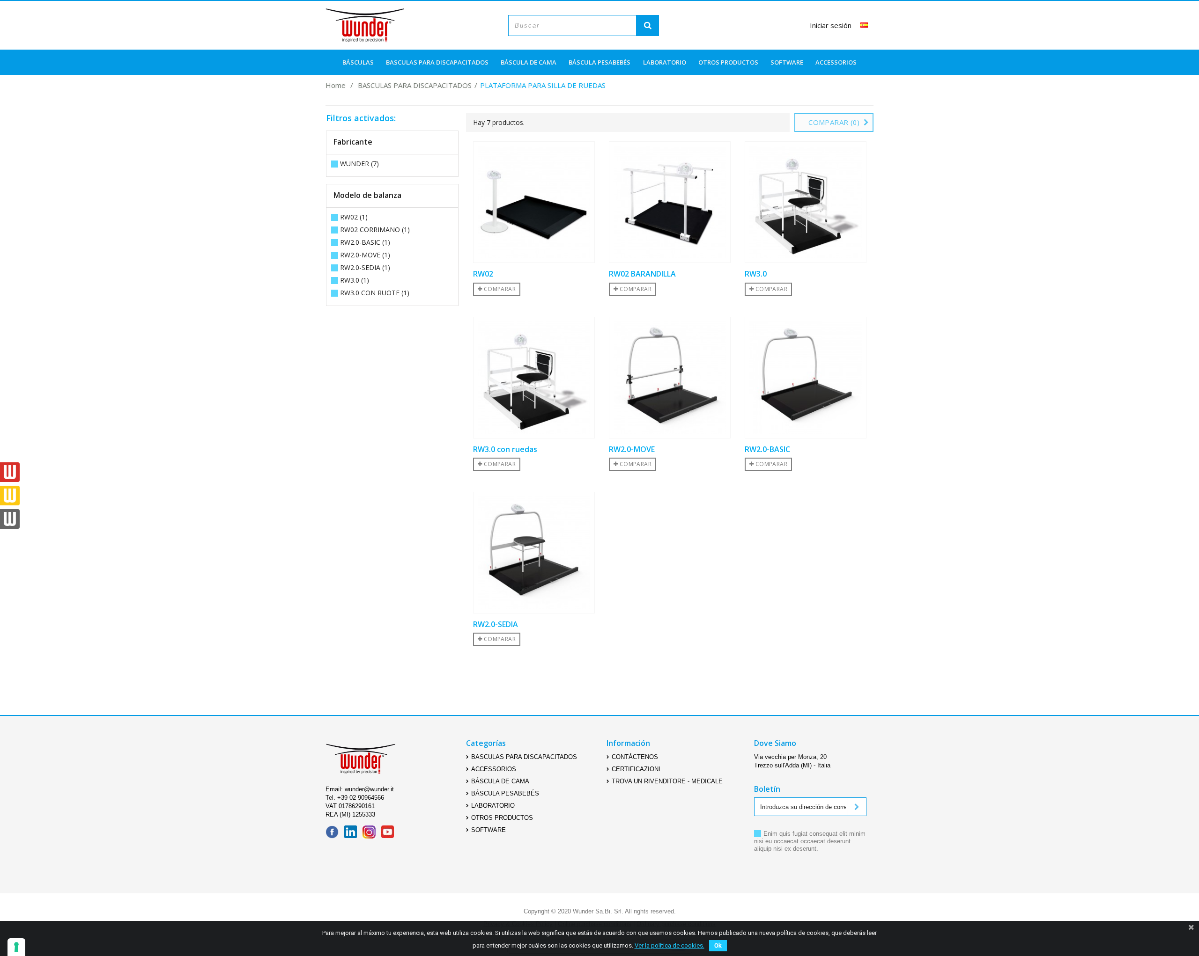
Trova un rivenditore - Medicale (667, 781)
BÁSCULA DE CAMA (528, 62)
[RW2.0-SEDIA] (534, 552)
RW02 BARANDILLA (642, 274)
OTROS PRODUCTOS (728, 62)
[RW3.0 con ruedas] (534, 377)
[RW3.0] (805, 202)
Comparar (499, 289)
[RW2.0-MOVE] (670, 377)
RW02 (354, 216)
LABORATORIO (664, 62)
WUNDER (359, 163)
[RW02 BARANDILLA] (670, 202)
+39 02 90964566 (360, 797)
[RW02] (534, 202)
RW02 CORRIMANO (375, 229)
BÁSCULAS (358, 62)
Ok (718, 945)
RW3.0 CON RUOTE (374, 292)
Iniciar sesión (830, 25)
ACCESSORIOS (836, 62)
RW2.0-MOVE (365, 254)
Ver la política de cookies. (669, 945)
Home (336, 83)
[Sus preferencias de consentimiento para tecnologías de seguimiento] (16, 947)
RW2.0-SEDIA (365, 267)
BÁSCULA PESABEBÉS (599, 62)
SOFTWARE (786, 62)
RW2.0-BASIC (365, 242)
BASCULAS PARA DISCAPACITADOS (437, 62)
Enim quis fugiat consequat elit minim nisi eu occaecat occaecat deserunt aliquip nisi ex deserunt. (810, 841)
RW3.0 (354, 280)
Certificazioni (636, 769)
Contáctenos (635, 756)
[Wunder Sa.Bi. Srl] (365, 25)
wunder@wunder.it (369, 789)
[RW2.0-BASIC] (805, 377)
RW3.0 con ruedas (505, 449)
